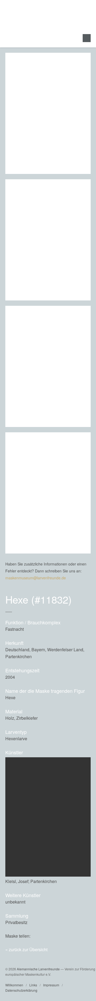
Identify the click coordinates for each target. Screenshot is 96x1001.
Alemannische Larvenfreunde (38, 969)
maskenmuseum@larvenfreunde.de (35, 577)
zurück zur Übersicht (28, 949)
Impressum (51, 985)
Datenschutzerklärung (21, 990)
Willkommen (14, 985)
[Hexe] (74, 936)
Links (33, 985)
